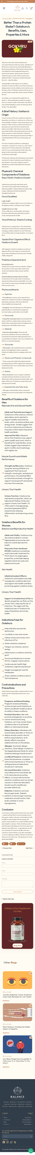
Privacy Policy (28, 1117)
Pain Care (4, 1106)
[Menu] (4, 8)
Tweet (6, 843)
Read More (6, 1000)
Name (3, 863)
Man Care (13, 1104)
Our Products (7, 1119)
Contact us (6, 1124)
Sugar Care (21, 1106)
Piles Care (28, 1104)
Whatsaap (22, 843)
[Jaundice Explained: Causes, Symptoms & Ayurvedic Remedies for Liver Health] (17, 981)
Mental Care (21, 1104)
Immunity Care (21, 1102)
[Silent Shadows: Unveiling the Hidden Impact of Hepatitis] (17, 1013)
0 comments (29, 18)
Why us (5, 1117)
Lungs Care (7, 1104)
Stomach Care (12, 1106)
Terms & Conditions (26, 1122)
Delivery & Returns (26, 1119)
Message (4, 879)
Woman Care (28, 1106)
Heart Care (12, 1102)
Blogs (5, 1122)
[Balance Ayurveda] (17, 8)
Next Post (29, 848)
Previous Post (7, 848)
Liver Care (28, 1102)
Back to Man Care (8, 899)
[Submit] (31, 1136)
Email (3, 871)
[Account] (22, 8)
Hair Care (6, 1102)
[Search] (27, 8)
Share (13, 843)
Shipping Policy (27, 1124)
